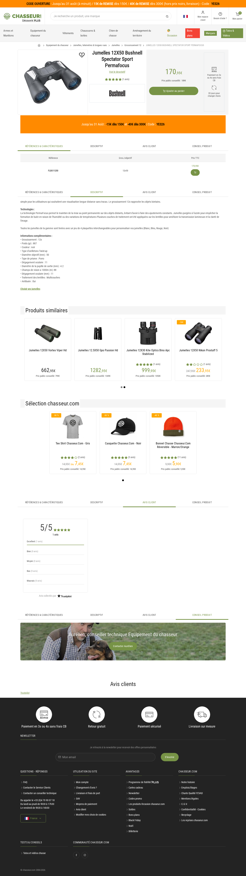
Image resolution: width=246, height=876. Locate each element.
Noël (131, 825)
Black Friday (135, 820)
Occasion (172, 35)
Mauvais (34, 580)
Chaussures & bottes (87, 33)
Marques (210, 33)
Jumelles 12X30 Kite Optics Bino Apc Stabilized (148, 352)
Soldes (132, 809)
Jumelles (115, 45)
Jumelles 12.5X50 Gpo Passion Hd (98, 350)
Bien (32, 551)
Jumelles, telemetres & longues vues (90, 45)
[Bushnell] (117, 93)
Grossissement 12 (132, 45)
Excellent (35, 541)
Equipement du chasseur (38, 33)
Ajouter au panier (175, 90)
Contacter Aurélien (123, 646)
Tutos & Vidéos (228, 33)
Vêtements (68, 33)
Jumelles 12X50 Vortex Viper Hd (48, 350)
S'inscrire (170, 757)
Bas (32, 571)
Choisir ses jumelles (30, 288)
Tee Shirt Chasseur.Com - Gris (73, 443)
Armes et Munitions (8, 33)
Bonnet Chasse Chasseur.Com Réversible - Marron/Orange (173, 445)
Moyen (33, 561)
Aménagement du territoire (142, 33)
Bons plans (190, 33)
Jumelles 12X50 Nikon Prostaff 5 (198, 350)
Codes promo (135, 798)
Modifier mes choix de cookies (91, 814)
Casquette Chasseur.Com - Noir (123, 443)
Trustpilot (25, 692)
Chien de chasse (113, 33)
